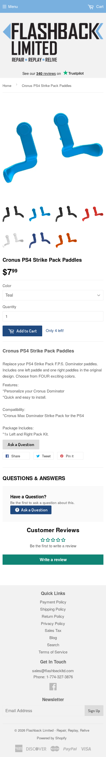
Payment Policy (53, 601)
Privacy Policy (53, 623)
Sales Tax (53, 630)
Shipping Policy (53, 609)
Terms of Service (53, 651)
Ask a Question (21, 444)
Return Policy (53, 616)
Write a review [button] (53, 559)
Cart (99, 6)
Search (53, 644)
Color (7, 285)
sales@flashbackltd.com (53, 670)
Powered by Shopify (52, 737)
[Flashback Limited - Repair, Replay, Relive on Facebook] (53, 688)
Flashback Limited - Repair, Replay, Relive (57, 730)
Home (7, 85)
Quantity (9, 306)
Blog (53, 637)
